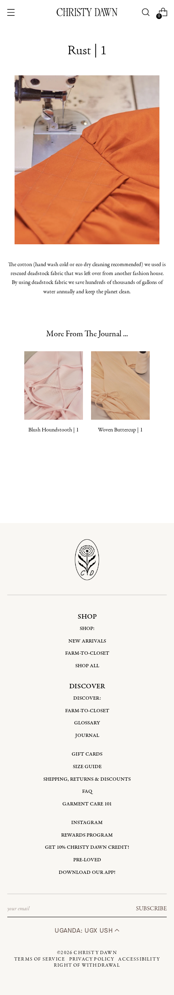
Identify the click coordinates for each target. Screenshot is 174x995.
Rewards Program (87, 835)
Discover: (87, 698)
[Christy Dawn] (87, 12)
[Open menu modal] (11, 12)
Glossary (87, 723)
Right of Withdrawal (87, 965)
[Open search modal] (145, 12)
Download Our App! (87, 872)
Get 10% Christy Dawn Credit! (87, 847)
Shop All (87, 665)
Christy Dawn (95, 953)
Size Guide (87, 766)
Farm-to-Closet (87, 653)
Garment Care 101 (87, 804)
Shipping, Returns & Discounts (87, 779)
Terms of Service (39, 959)
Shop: (87, 628)
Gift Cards (87, 754)
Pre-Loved (87, 859)
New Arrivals (87, 641)
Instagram (87, 822)
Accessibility (139, 959)
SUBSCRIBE (151, 909)
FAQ (87, 791)
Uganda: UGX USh (85, 930)
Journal (87, 735)
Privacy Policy (92, 959)
